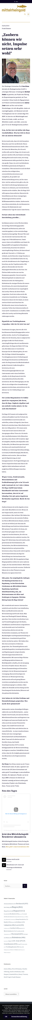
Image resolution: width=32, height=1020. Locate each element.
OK (6, 1016)
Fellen (23, 916)
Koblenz (20, 922)
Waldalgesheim (7, 949)
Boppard (19, 910)
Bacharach (22, 903)
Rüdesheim (18, 937)
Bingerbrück (8, 911)
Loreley (14, 928)
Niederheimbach (10, 931)
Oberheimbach (7, 934)
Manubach (21, 928)
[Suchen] (25, 886)
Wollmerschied (7, 952)
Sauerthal (6, 941)
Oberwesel (17, 934)
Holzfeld (13, 919)
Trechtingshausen (12, 947)
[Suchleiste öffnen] (25, 14)
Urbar (21, 947)
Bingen (17, 906)
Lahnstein (9, 925)
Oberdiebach (20, 931)
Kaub (7, 922)
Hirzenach (8, 919)
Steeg (19, 944)
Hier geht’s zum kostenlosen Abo (17, 847)
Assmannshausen (10, 903)
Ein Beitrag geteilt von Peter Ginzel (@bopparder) (16, 830)
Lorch (19, 925)
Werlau (22, 949)
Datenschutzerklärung (19, 1016)
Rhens (9, 937)
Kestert (13, 922)
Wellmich (17, 949)
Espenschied (18, 916)
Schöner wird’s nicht (12, 859)
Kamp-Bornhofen (22, 919)
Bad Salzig (8, 907)
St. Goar (18, 940)
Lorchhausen (7, 928)
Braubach (14, 914)
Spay (10, 941)
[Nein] (30, 1012)
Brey (20, 914)
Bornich (6, 914)
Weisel (12, 949)
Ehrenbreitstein (10, 916)
